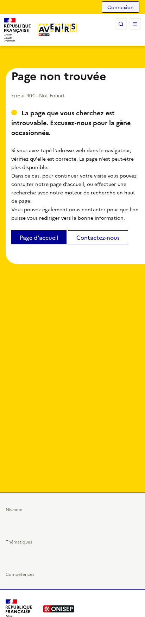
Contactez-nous (98, 237)
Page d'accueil (39, 237)
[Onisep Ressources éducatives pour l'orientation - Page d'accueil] (57, 30)
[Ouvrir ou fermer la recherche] (121, 24)
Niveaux (14, 509)
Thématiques (19, 542)
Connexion (120, 7)
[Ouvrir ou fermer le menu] (135, 24)
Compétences (20, 574)
